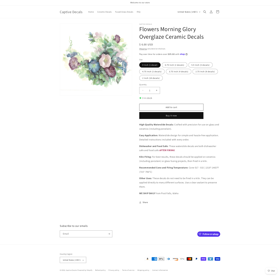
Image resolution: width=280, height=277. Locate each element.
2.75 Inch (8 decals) (205, 71)
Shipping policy (143, 270)
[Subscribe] (109, 233)
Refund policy (100, 270)
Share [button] (145, 202)
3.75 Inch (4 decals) (178, 71)
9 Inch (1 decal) (150, 65)
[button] (205, 12)
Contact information (160, 270)
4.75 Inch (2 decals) (152, 71)
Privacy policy (113, 270)
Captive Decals (71, 270)
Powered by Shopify (84, 270)
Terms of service (128, 270)
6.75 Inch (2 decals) (174, 65)
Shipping (143, 49)
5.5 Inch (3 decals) (200, 65)
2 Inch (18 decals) (151, 78)
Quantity (143, 84)
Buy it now (171, 115)
